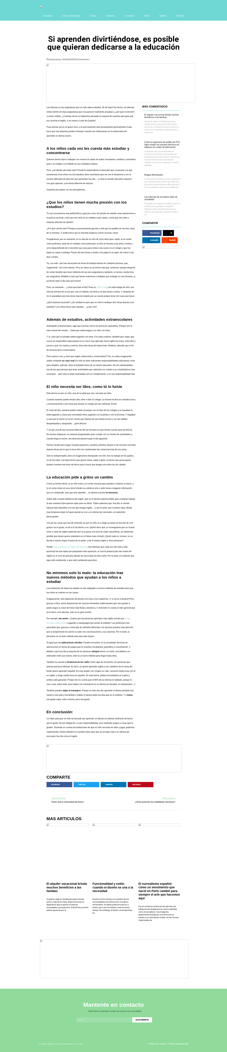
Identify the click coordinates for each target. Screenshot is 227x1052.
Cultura (93, 16)
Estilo (146, 16)
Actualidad (47, 16)
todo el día (101, 287)
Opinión (162, 16)
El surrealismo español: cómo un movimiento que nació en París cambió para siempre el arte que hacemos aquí (159, 891)
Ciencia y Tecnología (71, 16)
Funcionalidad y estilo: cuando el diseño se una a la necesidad (112, 887)
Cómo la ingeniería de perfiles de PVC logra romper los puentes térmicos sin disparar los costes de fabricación (162, 144)
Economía (129, 16)
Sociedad (180, 16)
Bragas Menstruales (153, 175)
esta (70, 547)
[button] (152, 233)
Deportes (111, 16)
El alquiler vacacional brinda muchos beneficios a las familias (67, 887)
